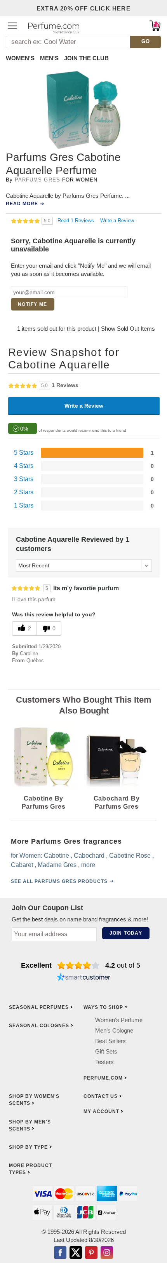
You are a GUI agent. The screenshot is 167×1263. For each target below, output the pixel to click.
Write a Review (117, 220)
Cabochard (89, 855)
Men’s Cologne (114, 1030)
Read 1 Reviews (76, 220)
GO (145, 41)
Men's (49, 58)
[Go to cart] (155, 25)
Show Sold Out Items (128, 328)
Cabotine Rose (130, 855)
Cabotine (56, 855)
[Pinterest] (91, 1253)
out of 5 (122, 965)
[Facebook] (60, 1253)
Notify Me (32, 304)
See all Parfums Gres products (59, 881)
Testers (104, 1061)
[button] (12, 25)
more (88, 865)
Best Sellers (110, 1040)
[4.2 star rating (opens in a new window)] (78, 965)
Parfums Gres (37, 180)
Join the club (86, 58)
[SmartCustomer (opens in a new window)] (83, 977)
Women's (20, 58)
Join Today (126, 933)
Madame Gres (57, 865)
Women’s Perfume (119, 1019)
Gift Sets (106, 1051)
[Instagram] (107, 1253)
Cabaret (22, 865)
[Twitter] (76, 1253)
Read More (22, 203)
